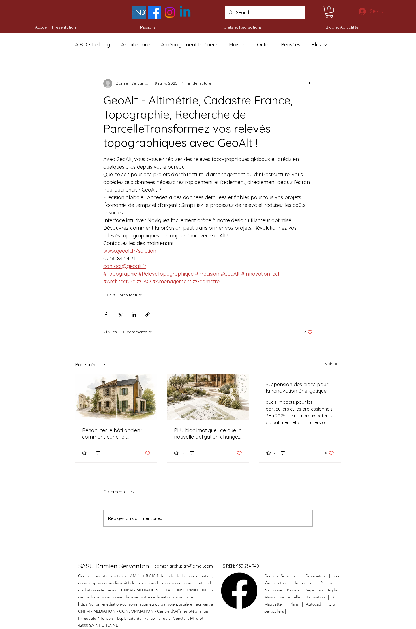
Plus (316, 44)
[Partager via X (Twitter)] (120, 314)
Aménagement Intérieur (189, 44)
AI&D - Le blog (92, 44)
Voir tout (333, 363)
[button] (329, 12)
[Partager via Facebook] (106, 314)
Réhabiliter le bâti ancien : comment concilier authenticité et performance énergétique (115, 433)
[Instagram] (170, 12)
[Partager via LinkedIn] (133, 314)
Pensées (290, 44)
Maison (237, 44)
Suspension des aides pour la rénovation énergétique (297, 387)
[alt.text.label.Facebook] (154, 12)
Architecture (135, 44)
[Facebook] (239, 590)
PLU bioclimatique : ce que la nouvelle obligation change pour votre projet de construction (208, 433)
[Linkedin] (185, 12)
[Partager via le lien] (147, 314)
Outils (263, 44)
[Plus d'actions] (309, 83)
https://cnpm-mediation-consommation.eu (116, 604)
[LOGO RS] (139, 12)
